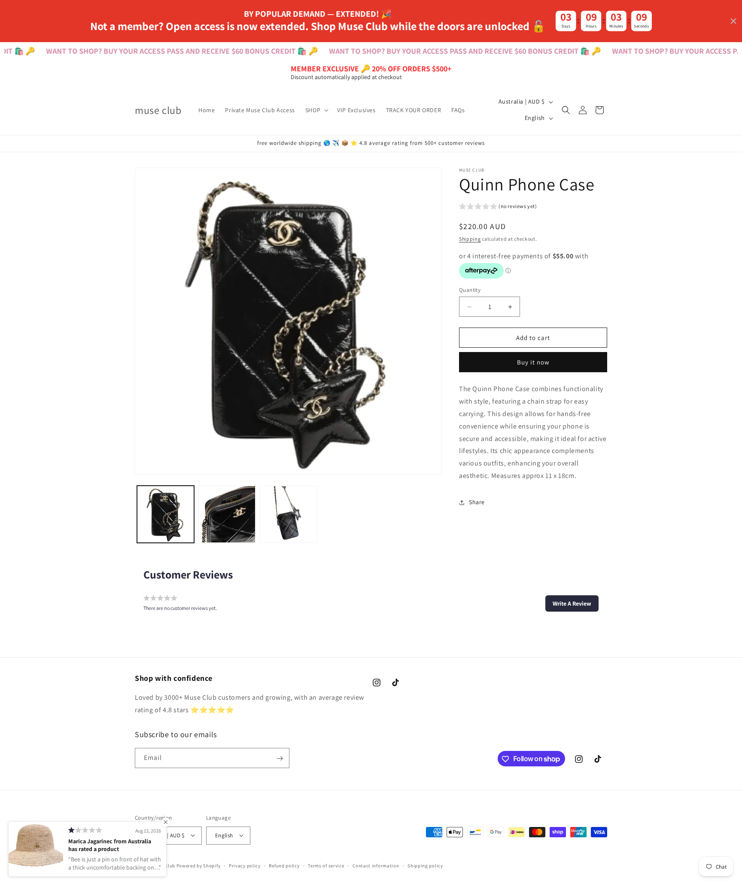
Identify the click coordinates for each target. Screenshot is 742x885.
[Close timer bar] (733, 21)
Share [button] (477, 502)
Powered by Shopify (198, 865)
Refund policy (284, 865)
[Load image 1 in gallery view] (165, 514)
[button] (316, 110)
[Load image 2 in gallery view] (226, 514)
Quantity (469, 290)
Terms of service (326, 865)
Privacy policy (245, 865)
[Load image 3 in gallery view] (288, 514)
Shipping (470, 239)
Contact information (376, 865)
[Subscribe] (279, 758)
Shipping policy (425, 865)
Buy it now (533, 362)
